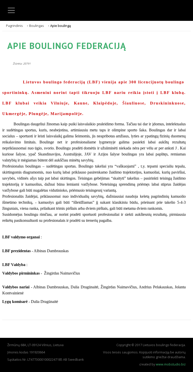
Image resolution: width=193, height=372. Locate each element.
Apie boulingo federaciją (66, 45)
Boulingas (36, 26)
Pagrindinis (14, 26)
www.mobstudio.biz (171, 364)
